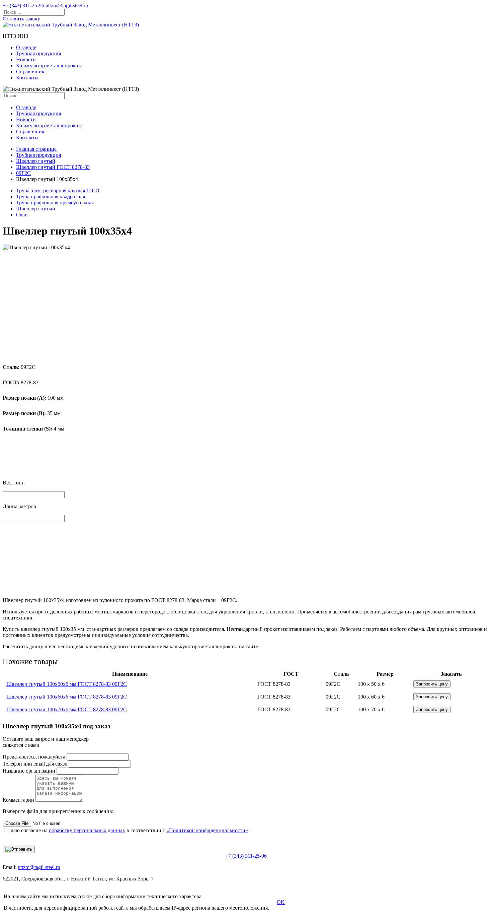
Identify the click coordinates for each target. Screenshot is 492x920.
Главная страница (36, 149)
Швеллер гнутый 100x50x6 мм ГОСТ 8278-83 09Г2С (66, 684)
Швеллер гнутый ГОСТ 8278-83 (53, 167)
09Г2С (23, 173)
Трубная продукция (38, 53)
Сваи (22, 214)
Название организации (29, 771)
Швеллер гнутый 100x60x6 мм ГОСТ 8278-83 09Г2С (66, 697)
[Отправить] (19, 849)
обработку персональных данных (87, 830)
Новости (26, 59)
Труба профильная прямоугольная (55, 202)
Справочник (30, 71)
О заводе (26, 47)
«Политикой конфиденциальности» (207, 830)
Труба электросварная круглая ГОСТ (58, 190)
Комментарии (18, 800)
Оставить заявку (21, 18)
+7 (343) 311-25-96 (23, 5)
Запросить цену (432, 683)
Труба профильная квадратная (50, 196)
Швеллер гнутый (35, 161)
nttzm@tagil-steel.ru (67, 5)
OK (281, 902)
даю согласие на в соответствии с (129, 830)
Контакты (27, 77)
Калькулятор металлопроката (49, 65)
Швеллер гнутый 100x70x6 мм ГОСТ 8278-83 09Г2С (66, 709)
